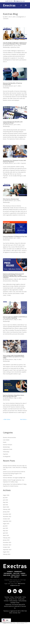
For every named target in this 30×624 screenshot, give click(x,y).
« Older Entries (6, 419)
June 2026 (5, 500)
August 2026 (6, 495)
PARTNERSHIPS (8, 573)
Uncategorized (20, 16)
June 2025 (5, 528)
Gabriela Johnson (8, 45)
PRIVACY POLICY (15, 575)
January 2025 (6, 540)
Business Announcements (9, 437)
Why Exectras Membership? (11, 199)
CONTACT (16, 577)
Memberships (6, 47)
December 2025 (7, 514)
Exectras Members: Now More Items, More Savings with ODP (13, 395)
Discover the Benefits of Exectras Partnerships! (12, 83)
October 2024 (6, 547)
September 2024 (7, 549)
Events (4, 442)
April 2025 (5, 533)
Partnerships (6, 87)
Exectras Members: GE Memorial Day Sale (15, 236)
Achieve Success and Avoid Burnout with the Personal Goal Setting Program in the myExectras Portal (14, 473)
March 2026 (6, 507)
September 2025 (7, 521)
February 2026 (6, 509)
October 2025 (6, 519)
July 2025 (5, 526)
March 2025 (6, 535)
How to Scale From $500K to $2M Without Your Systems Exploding (15, 317)
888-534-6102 (21, 583)
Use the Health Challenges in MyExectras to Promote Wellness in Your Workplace (15, 43)
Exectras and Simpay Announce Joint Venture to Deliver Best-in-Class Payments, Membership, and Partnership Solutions (15, 275)
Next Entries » (23, 419)
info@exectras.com (15, 585)
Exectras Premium (7, 444)
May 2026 (5, 502)
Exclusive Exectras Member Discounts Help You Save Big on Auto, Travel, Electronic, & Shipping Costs (15, 467)
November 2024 (7, 545)
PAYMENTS (10, 571)
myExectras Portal (14, 47)
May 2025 (5, 530)
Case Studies (6, 440)
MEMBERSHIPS (18, 571)
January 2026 (6, 511)
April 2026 (5, 504)
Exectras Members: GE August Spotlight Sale (14, 477)
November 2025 (7, 516)
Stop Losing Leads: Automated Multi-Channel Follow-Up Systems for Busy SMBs (13, 357)
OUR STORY (16, 573)
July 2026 (5, 497)
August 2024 (6, 552)
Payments (23, 163)
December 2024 (7, 542)
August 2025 (6, 523)
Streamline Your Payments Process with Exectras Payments (14, 161)
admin (6, 16)
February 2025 (6, 537)
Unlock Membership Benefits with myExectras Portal (13, 122)
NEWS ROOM (6, 575)
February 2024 (6, 554)
